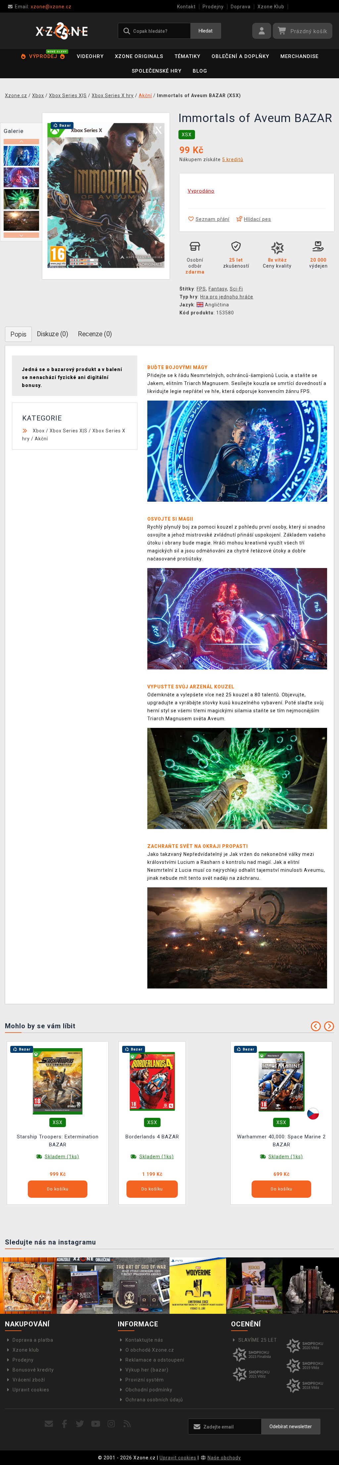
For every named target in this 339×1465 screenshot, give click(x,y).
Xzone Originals (139, 56)
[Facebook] (65, 1424)
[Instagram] (111, 1424)
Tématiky (187, 56)
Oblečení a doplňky (240, 56)
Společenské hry (156, 71)
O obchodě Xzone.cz (149, 1350)
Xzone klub (26, 1350)
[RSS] (127, 1424)
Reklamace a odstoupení (154, 1360)
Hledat (206, 31)
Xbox (39, 430)
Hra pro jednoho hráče (226, 296)
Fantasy (218, 288)
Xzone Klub (271, 6)
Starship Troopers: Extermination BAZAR (58, 1141)
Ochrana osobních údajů (154, 1399)
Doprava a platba (33, 1340)
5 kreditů (232, 159)
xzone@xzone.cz (43, 6)
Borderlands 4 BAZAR (152, 1137)
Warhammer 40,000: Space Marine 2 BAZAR (281, 1141)
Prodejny (213, 6)
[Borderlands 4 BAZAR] (152, 1081)
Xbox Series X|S (68, 430)
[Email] (49, 1424)
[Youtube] (96, 1424)
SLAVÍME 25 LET (257, 1340)
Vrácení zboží (29, 1379)
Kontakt (186, 6)
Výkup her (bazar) (147, 1369)
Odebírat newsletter (290, 1427)
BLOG (200, 71)
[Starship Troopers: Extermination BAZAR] (57, 1081)
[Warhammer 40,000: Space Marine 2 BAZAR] (281, 1081)
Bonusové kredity (33, 1369)
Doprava (241, 6)
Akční (41, 438)
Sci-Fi (236, 288)
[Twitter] (80, 1424)
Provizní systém (144, 1379)
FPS (201, 288)
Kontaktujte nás (144, 1340)
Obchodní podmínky (148, 1389)
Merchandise (299, 56)
